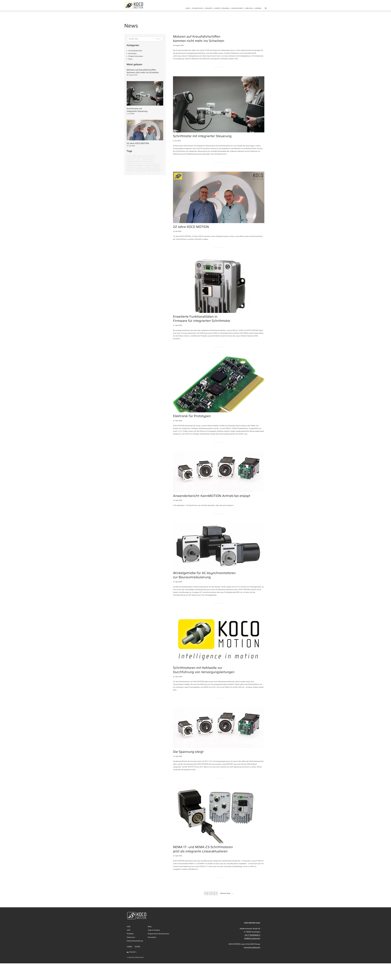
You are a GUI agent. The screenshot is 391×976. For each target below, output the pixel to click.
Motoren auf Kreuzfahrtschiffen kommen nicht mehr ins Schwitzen (143, 71)
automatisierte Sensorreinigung (135, 165)
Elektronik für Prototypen (192, 416)
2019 (139, 157)
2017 (129, 157)
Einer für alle (130, 170)
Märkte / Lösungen (222, 8)
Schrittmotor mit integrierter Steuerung (137, 110)
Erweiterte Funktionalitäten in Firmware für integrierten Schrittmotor (201, 318)
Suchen (158, 39)
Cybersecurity (156, 165)
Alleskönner (130, 161)
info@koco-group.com (252, 938)
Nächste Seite (226, 893)
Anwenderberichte (135, 51)
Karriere (258, 8)
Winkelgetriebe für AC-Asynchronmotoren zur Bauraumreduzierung (204, 575)
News (130, 59)
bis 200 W (147, 165)
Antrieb (137, 161)
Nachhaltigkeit (237, 8)
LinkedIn (129, 946)
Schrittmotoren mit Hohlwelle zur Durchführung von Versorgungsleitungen (203, 670)
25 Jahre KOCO (197, 8)
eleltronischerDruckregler (154, 170)
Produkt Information (135, 56)
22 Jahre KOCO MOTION (138, 143)
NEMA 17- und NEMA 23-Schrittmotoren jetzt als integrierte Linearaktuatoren (203, 849)
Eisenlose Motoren (140, 170)
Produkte (208, 8)
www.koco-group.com (252, 947)
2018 (134, 157)
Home (187, 8)
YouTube (137, 946)
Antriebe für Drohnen (147, 161)
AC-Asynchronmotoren (148, 157)
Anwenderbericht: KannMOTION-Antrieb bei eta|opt (211, 496)
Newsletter (132, 53)
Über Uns (248, 8)
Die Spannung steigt (188, 752)
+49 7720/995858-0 (252, 935)
